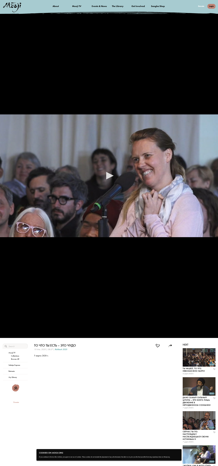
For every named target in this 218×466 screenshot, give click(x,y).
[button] (109, 175)
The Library (118, 6)
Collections (15, 356)
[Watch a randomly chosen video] (15, 391)
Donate (201, 6)
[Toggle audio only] (164, 346)
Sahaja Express (14, 365)
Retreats (12, 371)
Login (211, 6)
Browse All (15, 359)
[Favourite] (214, 369)
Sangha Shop (158, 6)
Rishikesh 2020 (61, 349)
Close (178, 453)
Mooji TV (76, 6)
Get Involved (138, 6)
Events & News (99, 6)
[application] (109, 176)
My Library (13, 377)
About (56, 6)
